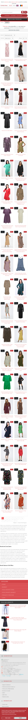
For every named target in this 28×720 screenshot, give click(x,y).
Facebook (21, 674)
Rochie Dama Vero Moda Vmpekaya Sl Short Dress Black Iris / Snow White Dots (17, 618)
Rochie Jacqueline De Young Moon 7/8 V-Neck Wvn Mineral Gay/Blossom (7, 369)
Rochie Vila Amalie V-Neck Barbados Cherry (7, 202)
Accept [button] (20, 717)
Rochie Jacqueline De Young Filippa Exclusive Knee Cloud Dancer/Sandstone (21, 250)
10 (5, 520)
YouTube (8, 675)
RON (14, 5)
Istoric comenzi (5, 706)
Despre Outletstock (6, 684)
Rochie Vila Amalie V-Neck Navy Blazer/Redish (7, 511)
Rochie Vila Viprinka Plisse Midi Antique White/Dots (20, 226)
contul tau (6, 2)
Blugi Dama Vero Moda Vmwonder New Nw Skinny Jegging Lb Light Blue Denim (17, 606)
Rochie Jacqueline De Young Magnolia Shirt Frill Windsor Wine (7, 416)
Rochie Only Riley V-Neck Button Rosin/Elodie (7, 345)
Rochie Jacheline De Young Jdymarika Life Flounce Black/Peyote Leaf (20, 179)
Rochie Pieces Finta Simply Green (7, 178)
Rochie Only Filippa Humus (21, 83)
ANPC (3, 692)
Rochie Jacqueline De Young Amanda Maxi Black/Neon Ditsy (21, 416)
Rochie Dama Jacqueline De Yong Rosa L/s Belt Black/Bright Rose (7, 488)
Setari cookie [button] (7, 717)
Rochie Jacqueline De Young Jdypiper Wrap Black (21, 321)
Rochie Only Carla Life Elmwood (20, 155)
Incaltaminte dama (8, 589)
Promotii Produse (8, 595)
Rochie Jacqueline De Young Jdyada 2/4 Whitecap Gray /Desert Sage (7, 321)
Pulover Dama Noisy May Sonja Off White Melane (17, 630)
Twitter (3, 675)
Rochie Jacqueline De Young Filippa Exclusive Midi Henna (21, 107)
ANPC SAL (4, 694)
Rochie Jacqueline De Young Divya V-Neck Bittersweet (21, 464)
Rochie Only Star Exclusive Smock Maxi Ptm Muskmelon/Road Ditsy (7, 250)
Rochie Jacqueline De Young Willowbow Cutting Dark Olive (21, 369)
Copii (3, 597)
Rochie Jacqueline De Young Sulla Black (7, 107)
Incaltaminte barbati (9, 592)
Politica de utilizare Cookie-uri (8, 686)
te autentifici (12, 26)
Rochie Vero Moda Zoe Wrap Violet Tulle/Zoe (7, 155)
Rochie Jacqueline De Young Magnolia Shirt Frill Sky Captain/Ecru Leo (7, 464)
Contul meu (4, 5)
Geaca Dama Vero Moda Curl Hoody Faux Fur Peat (18, 642)
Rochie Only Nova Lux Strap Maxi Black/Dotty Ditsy (20, 60)
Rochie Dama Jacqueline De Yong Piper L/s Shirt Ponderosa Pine (21, 298)
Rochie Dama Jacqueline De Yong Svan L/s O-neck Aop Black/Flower (21, 488)
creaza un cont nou (15, 2)
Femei (4, 584)
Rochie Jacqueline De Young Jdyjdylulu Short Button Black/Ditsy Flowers (7, 226)
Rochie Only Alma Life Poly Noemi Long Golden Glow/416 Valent (21, 345)
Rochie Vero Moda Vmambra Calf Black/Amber (7, 298)
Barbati (4, 587)
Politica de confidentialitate (8, 688)
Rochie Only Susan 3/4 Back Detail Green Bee (21, 440)
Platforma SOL (5, 696)
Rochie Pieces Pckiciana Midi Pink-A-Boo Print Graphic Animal (7, 60)
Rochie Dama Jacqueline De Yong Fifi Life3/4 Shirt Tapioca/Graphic (7, 84)
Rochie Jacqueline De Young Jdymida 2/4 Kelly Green (7, 392)
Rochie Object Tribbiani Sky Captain (7, 440)
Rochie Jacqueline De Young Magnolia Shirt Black (21, 392)
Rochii (7, 22)
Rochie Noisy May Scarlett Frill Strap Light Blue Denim (21, 274)
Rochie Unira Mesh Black (7, 130)
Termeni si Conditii (6, 690)
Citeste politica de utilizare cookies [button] (9, 714)
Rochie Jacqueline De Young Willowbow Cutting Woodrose (7, 274)
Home (2, 22)
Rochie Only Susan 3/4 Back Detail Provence (21, 131)
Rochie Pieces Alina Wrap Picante (20, 511)
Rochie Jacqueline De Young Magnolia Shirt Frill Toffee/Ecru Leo (21, 203)
